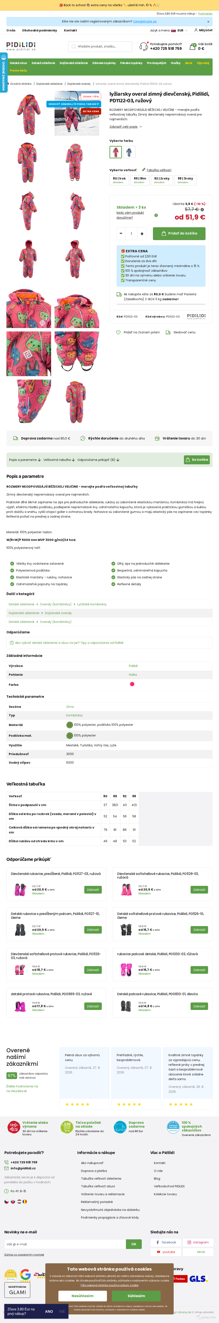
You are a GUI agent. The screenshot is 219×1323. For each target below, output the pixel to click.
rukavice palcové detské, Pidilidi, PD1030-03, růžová (157, 954)
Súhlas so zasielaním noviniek (24, 1254)
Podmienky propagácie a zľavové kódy (110, 1217)
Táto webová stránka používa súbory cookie (109, 1285)
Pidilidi (133, 666)
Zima (70, 707)
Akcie (188, 63)
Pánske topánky (131, 63)
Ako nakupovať (92, 1163)
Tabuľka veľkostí (158, 170)
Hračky (176, 63)
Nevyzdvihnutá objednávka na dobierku (110, 1210)
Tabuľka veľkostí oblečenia (101, 1178)
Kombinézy (74, 715)
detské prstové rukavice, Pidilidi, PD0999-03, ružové (51, 994)
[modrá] (129, 152)
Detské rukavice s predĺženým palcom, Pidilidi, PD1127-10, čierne (55, 916)
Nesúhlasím (82, 1295)
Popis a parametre (23, 460)
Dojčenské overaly (79, 84)
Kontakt (70, 30)
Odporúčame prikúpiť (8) (96, 460)
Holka (133, 675)
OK (133, 1244)
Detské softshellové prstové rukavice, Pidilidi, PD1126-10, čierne (160, 916)
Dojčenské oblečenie (74, 63)
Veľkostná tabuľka (57, 460)
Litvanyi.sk (184, 1312)
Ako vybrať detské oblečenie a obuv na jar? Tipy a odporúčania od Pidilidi (69, 643)
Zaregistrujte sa (144, 21)
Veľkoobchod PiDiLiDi (169, 1186)
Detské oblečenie (43, 63)
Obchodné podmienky (39, 30)
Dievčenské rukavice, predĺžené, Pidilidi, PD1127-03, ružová (56, 874)
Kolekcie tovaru (165, 1194)
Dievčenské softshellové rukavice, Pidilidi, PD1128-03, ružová (158, 876)
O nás (10, 30)
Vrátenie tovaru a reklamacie (103, 1194)
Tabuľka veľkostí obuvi (98, 1186)
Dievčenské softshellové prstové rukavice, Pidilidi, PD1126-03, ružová (56, 956)
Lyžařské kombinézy (92, 604)
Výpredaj (203, 63)
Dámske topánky (104, 63)
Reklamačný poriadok (97, 1202)
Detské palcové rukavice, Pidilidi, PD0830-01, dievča (157, 994)
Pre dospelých (156, 63)
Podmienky (205, 13)
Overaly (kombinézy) (56, 604)
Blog (157, 1178)
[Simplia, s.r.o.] (206, 1317)
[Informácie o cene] (202, 209)
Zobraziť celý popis (124, 127)
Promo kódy (18, 70)
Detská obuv (18, 63)
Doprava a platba (94, 1171)
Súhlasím (136, 1295)
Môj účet (206, 30)
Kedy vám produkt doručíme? (130, 215)
